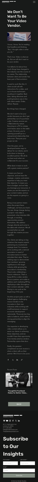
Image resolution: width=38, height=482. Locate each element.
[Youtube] (7, 421)
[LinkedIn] (19, 421)
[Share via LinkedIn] (17, 360)
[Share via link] (22, 360)
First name (6, 459)
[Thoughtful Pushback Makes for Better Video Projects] (19, 380)
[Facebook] (13, 421)
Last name (23, 459)
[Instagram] (10, 421)
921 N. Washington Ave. (10, 424)
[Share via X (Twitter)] (13, 360)
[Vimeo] (4, 421)
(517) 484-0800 (7, 428)
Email (5, 467)
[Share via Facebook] (8, 360)
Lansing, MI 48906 (8, 426)
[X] (16, 421)
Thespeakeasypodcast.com (11, 431)
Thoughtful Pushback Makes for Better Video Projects (17, 392)
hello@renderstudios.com (10, 429)
